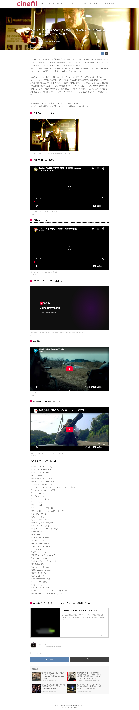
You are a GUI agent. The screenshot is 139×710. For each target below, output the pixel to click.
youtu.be (33, 214)
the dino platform (72, 707)
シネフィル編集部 (44, 41)
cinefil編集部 (56, 41)
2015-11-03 (42, 39)
